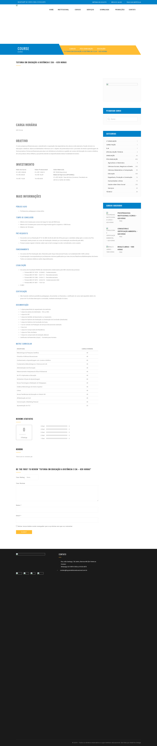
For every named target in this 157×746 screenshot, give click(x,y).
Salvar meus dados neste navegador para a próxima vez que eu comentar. (45, 526)
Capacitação (111, 145)
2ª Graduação (111, 141)
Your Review (20, 483)
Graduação (110, 155)
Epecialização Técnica (114, 152)
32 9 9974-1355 (31, 2)
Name (18, 505)
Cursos (72, 49)
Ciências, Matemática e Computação (120, 170)
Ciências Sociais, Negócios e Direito (120, 166)
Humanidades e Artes (115, 181)
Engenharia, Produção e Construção (120, 177)
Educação (101, 49)
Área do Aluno (116, 2)
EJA (107, 148)
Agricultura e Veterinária (116, 163)
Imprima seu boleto (99, 2)
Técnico (109, 192)
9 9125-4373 (41, 2)
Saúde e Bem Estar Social (116, 184)
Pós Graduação (86, 49)
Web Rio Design (135, 742)
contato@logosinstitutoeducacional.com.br (73, 570)
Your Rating (20, 477)
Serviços (111, 188)
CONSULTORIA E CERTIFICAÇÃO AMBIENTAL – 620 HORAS (127, 231)
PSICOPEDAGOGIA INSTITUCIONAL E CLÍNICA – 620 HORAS (127, 215)
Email (18, 515)
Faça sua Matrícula (134, 2)
